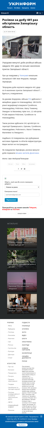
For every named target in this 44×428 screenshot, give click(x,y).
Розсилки (11, 410)
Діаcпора (11, 354)
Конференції (27, 353)
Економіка (11, 335)
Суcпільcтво (12, 348)
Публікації (26, 326)
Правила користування (12, 380)
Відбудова (11, 329)
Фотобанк (17, 8)
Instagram (6, 209)
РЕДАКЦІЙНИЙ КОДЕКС (13, 406)
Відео (24, 335)
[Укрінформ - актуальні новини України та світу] (22, 4)
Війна (23, 164)
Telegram (32, 207)
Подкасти (26, 322)
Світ (9, 342)
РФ (29, 99)
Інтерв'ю (25, 329)
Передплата (12, 373)
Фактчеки (11, 338)
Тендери (11, 384)
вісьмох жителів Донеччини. (27, 153)
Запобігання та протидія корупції (14, 388)
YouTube (16, 209)
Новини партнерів (26, 349)
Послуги (9, 8)
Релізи (24, 361)
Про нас (11, 366)
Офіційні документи (26, 357)
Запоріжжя (32, 164)
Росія (17, 164)
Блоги (24, 338)
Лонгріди (25, 345)
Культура (11, 351)
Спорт (10, 358)
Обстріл (10, 164)
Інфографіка (27, 342)
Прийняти (22, 425)
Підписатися (11, 200)
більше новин (22, 213)
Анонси (32, 8)
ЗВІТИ (10, 402)
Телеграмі (24, 76)
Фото (24, 332)
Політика (11, 332)
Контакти (11, 370)
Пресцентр (25, 8)
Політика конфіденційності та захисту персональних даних (14, 396)
